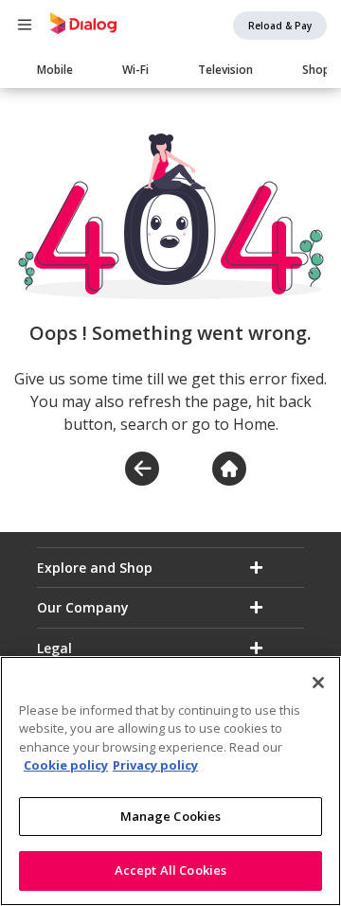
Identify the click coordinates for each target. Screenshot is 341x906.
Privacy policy (155, 764)
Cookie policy (66, 764)
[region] (170, 781)
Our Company (83, 607)
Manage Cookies (171, 816)
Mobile (55, 70)
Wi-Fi (135, 70)
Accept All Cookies (170, 870)
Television (225, 70)
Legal (54, 648)
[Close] (318, 682)
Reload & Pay (280, 25)
